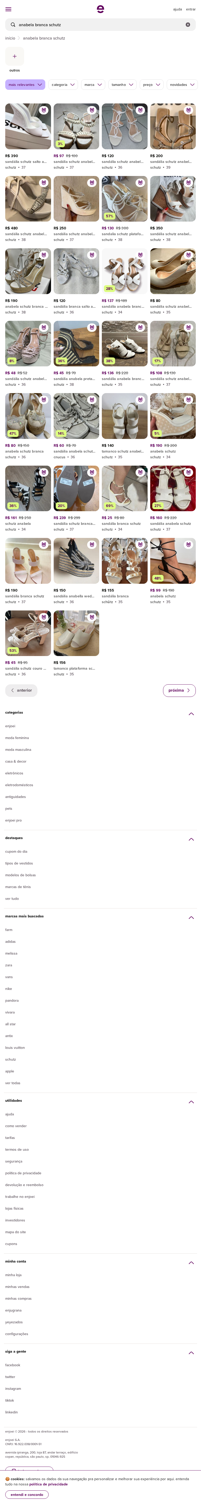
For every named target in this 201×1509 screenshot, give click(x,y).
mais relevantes (22, 84)
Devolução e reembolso (24, 1184)
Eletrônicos (14, 773)
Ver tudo (12, 898)
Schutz (10, 1059)
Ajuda (9, 1114)
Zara (8, 965)
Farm (8, 929)
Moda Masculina (18, 749)
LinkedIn (11, 1412)
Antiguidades (15, 796)
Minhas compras (18, 1298)
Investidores (15, 1220)
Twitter (10, 1376)
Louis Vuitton (15, 1047)
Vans (9, 976)
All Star (10, 1024)
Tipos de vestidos (19, 863)
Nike (8, 988)
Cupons (11, 1243)
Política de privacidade (23, 1173)
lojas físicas (14, 1208)
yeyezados (14, 1322)
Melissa (11, 953)
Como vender (16, 1125)
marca (89, 84)
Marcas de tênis (18, 886)
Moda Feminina (17, 737)
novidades (178, 84)
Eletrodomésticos (19, 784)
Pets (8, 808)
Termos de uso (17, 1149)
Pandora (12, 1000)
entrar (191, 9)
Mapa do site (15, 1232)
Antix (9, 1035)
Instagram (13, 1388)
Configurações (16, 1333)
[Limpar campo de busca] (188, 24)
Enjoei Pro (13, 820)
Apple (9, 1071)
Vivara (10, 1012)
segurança (13, 1161)
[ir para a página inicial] (100, 11)
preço (148, 84)
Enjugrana (13, 1310)
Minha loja (13, 1274)
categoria (59, 84)
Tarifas (10, 1137)
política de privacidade (48, 1484)
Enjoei (10, 726)
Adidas (10, 941)
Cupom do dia (16, 851)
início (10, 38)
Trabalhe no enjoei (20, 1196)
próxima (177, 690)
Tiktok (9, 1400)
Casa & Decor (15, 761)
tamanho (119, 84)
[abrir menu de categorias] (8, 9)
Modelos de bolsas (20, 875)
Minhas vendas (17, 1286)
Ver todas (12, 1083)
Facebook (12, 1365)
